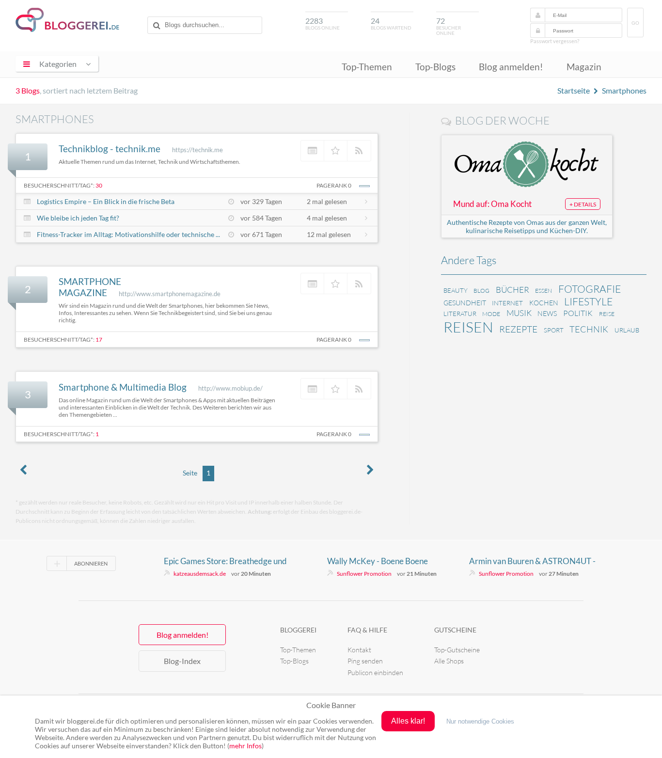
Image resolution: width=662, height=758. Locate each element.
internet (507, 303)
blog (481, 290)
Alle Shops (449, 661)
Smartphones (624, 90)
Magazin (584, 66)
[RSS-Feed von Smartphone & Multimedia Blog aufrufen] (359, 389)
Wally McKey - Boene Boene (377, 561)
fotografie (589, 289)
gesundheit (464, 303)
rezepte (518, 329)
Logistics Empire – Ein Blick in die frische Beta (105, 201)
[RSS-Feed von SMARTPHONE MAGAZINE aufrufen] (359, 283)
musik (519, 313)
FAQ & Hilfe (367, 630)
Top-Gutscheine (457, 650)
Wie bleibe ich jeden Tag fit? (78, 218)
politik (578, 313)
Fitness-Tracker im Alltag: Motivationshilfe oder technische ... (128, 234)
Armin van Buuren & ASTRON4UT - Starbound (532, 561)
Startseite (573, 90)
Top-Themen (367, 66)
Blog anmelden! (511, 66)
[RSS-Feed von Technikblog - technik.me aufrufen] (359, 151)
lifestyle (588, 301)
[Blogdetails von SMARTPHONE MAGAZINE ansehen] (312, 283)
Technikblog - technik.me (109, 148)
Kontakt (359, 650)
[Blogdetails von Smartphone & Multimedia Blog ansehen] (312, 389)
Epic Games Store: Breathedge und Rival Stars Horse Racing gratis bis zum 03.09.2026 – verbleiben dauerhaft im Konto (225, 561)
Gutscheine (455, 630)
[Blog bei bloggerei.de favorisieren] (335, 151)
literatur (459, 313)
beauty (455, 290)
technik (588, 329)
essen (543, 290)
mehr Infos (245, 746)
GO (635, 23)
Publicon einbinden (375, 672)
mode (491, 313)
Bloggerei (298, 630)
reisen (468, 327)
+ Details (582, 204)
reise (607, 313)
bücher (512, 289)
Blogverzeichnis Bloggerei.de (67, 20)
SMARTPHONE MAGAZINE (90, 287)
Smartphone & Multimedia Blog (123, 387)
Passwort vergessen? (554, 41)
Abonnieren (91, 563)
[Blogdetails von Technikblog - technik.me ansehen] (312, 151)
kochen (543, 303)
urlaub (627, 330)
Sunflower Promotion (364, 573)
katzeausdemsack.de (199, 573)
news (547, 313)
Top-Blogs (435, 66)
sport (554, 330)
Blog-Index (182, 660)
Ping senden (365, 661)
